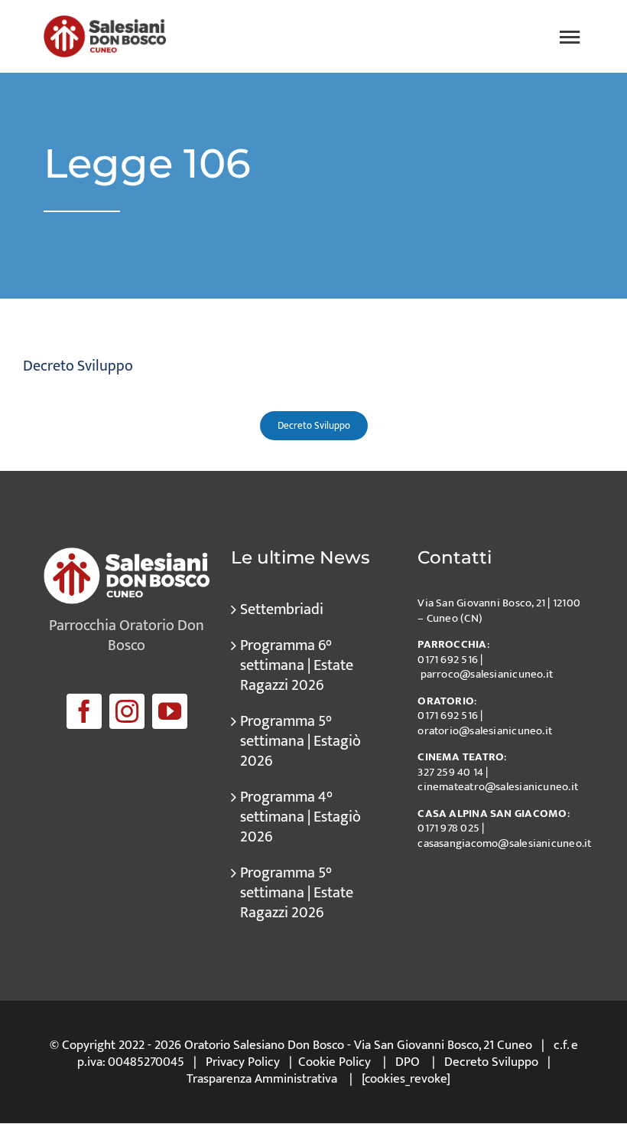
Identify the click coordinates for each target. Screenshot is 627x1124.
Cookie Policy (334, 1062)
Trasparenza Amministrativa (262, 1079)
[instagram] (127, 711)
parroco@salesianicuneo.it (487, 674)
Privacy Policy (243, 1062)
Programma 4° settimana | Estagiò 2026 (300, 817)
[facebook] (84, 711)
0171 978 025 (448, 828)
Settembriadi (281, 609)
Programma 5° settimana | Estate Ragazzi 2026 (296, 893)
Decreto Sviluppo (491, 1062)
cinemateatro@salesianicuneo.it (497, 786)
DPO (407, 1062)
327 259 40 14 (450, 772)
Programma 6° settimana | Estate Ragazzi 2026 (296, 665)
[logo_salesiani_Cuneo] (105, 23)
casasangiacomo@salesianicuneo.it (504, 843)
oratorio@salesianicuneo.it (484, 730)
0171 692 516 (447, 659)
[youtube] (169, 711)
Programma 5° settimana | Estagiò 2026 (300, 741)
